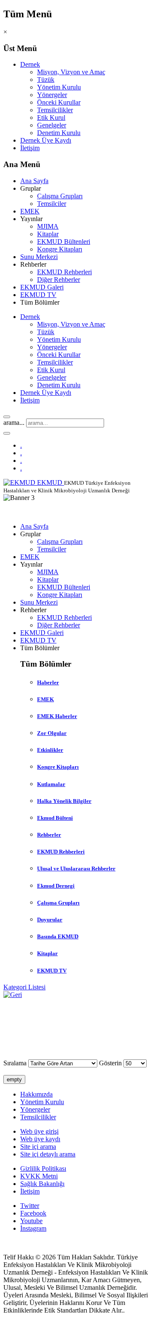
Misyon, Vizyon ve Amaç (71, 72)
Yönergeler (52, 94)
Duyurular (49, 919)
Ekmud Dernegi (56, 886)
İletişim (30, 147)
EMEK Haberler (57, 716)
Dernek (30, 64)
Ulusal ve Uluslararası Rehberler (76, 868)
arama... (13, 422)
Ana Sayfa (34, 180)
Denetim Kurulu (58, 132)
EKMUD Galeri (42, 287)
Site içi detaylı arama (47, 1154)
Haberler (48, 682)
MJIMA (48, 226)
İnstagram (33, 1228)
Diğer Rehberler (58, 279)
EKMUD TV (38, 294)
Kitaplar (48, 234)
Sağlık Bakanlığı (42, 1183)
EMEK (30, 211)
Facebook (33, 1213)
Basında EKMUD (57, 936)
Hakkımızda (36, 1094)
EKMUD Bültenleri (63, 241)
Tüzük (45, 79)
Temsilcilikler (55, 109)
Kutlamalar (51, 784)
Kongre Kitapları (59, 249)
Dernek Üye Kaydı (45, 140)
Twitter (29, 1205)
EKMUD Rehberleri (64, 272)
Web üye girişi (39, 1131)
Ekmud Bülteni (55, 818)
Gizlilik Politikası (43, 1168)
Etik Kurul (51, 117)
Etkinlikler (50, 750)
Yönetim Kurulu (59, 87)
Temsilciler (51, 203)
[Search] (6, 417)
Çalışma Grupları (60, 196)
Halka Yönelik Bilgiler (64, 801)
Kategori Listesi (24, 987)
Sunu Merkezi (39, 256)
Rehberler (49, 835)
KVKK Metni (39, 1176)
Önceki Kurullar (58, 102)
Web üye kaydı (40, 1139)
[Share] (6, 433)
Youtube (31, 1220)
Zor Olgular (52, 733)
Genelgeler (51, 125)
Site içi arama (38, 1146)
